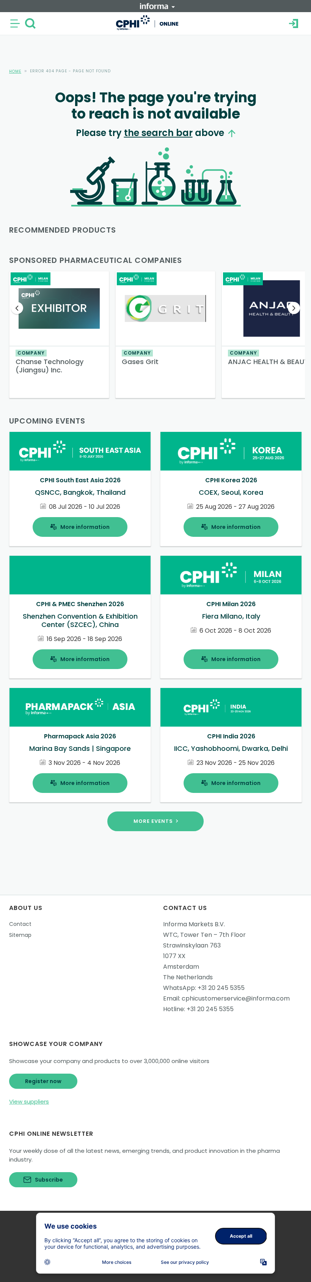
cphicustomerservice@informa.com (236, 998)
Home (15, 71)
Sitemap (20, 935)
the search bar (158, 133)
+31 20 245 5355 (221, 987)
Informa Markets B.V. (194, 924)
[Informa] (157, 6)
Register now (43, 1081)
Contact (20, 924)
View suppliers (29, 1101)
